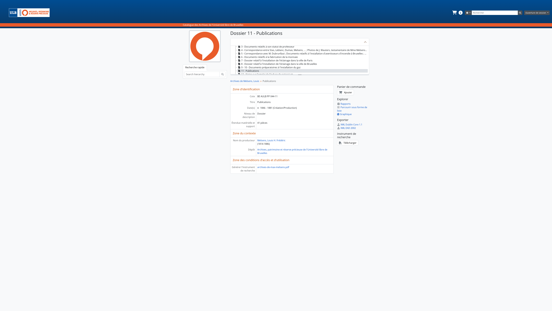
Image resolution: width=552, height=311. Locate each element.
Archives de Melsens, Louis (244, 81)
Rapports (346, 103)
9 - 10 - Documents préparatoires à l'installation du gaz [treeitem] (271, 67)
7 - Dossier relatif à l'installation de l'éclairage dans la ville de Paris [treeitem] (277, 60)
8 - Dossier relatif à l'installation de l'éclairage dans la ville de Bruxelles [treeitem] (279, 64)
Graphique (346, 114)
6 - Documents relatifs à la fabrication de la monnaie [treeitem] (269, 57)
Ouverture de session (536, 12)
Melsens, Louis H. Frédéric (271, 140)
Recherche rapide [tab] (194, 67)
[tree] (299, 60)
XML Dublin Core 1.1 (351, 124)
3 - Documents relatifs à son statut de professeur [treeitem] (267, 46)
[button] (454, 13)
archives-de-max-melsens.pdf (273, 167)
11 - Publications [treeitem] (250, 70)
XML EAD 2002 (348, 128)
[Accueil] (30, 12)
